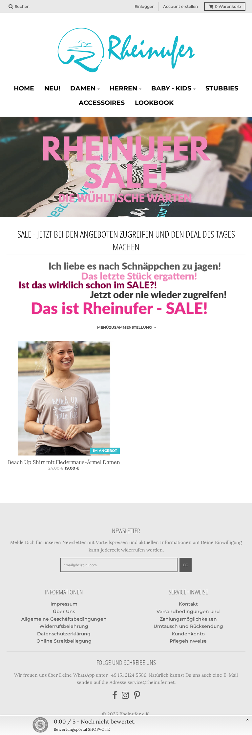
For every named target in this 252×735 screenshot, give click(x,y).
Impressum (64, 604)
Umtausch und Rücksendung (188, 626)
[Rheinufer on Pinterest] (137, 695)
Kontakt (188, 604)
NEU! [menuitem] (52, 88)
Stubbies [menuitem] (221, 88)
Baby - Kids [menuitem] (171, 88)
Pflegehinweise (188, 641)
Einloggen (145, 6)
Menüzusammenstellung (124, 327)
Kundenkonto (188, 634)
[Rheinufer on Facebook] (114, 695)
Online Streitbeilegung (64, 641)
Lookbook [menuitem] (154, 102)
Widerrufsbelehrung (63, 626)
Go (185, 565)
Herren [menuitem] (123, 88)
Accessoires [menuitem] (102, 102)
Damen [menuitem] (82, 88)
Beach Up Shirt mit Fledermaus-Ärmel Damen (64, 462)
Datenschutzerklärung (64, 634)
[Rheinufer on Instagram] (125, 695)
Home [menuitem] (24, 88)
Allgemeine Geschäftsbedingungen (64, 619)
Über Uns (64, 611)
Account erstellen (180, 6)
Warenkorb (228, 6)
